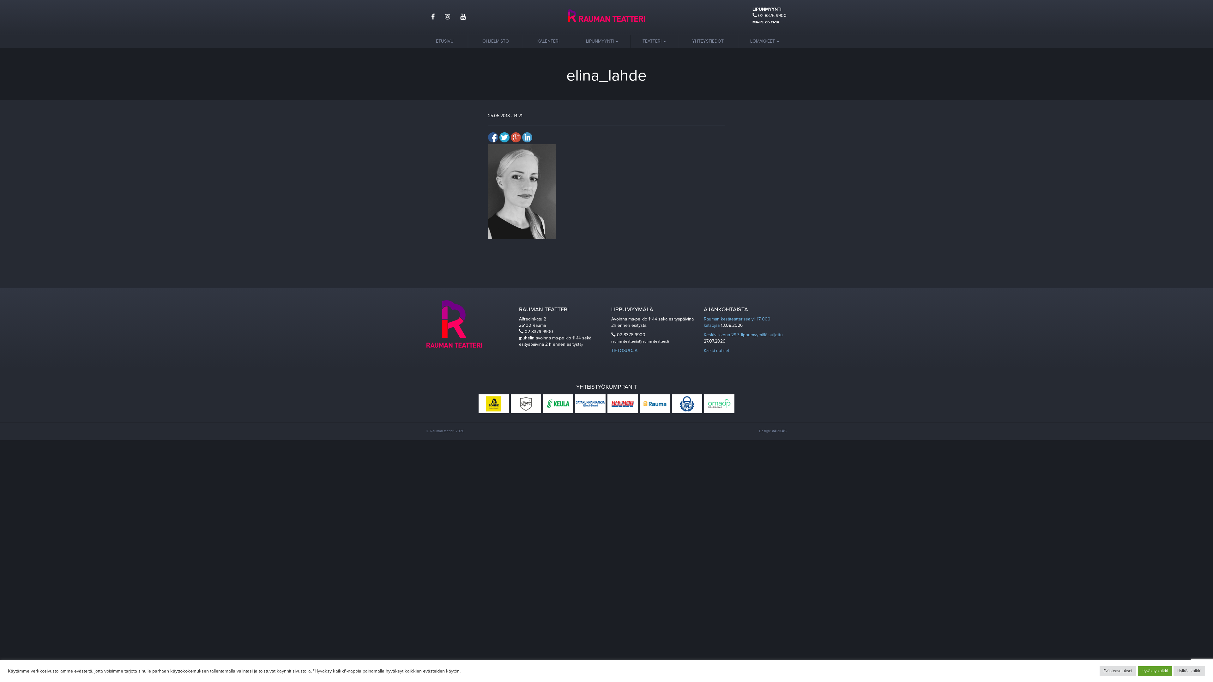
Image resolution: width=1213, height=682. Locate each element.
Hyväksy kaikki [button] (1155, 670)
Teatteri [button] (653, 41)
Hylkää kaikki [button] (1189, 670)
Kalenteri (548, 41)
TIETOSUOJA (624, 350)
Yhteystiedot (708, 41)
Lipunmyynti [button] (600, 41)
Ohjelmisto (495, 41)
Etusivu (445, 41)
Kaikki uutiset (716, 350)
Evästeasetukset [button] (1117, 670)
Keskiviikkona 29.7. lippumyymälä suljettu (743, 335)
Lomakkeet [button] (763, 41)
